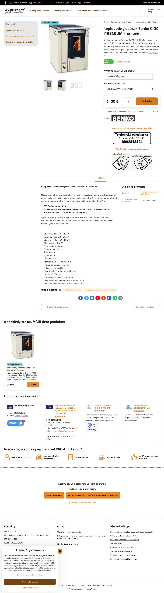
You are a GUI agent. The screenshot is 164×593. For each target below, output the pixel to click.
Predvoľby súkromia (76, 585)
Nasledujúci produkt (144, 307)
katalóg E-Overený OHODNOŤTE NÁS (102, 406)
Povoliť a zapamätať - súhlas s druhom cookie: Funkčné (93, 495)
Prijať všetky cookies (30, 582)
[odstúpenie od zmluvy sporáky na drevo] (141, 169)
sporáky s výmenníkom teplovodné (149, 193)
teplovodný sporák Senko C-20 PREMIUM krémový (21, 369)
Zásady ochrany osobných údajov (99, 585)
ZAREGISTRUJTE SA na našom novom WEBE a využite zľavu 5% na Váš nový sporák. (65, 409)
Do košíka (146, 101)
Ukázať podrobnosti (30, 588)
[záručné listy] (121, 169)
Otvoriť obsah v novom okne (83, 502)
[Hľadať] (137, 10)
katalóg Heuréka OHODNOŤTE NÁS (142, 406)
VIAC (74, 428)
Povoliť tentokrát (54, 495)
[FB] (6, 2)
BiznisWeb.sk (90, 589)
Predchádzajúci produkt (58, 307)
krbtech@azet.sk (21, 416)
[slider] (60, 416)
